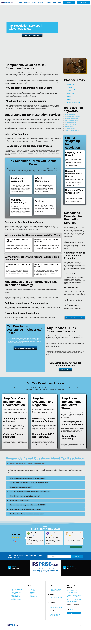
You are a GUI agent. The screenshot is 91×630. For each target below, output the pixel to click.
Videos (34, 2)
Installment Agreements (16, 599)
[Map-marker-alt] (76, 613)
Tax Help (68, 95)
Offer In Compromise (15, 595)
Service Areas (33, 596)
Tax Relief (69, 99)
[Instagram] (80, 613)
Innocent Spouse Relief (72, 86)
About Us (48, 2)
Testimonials (41, 2)
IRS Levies (69, 90)
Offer (68, 92)
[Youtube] (72, 613)
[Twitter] (70, 613)
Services (26, 2)
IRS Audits (13, 593)
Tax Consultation (70, 93)
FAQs (54, 2)
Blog (59, 2)
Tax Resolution (70, 101)
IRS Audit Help (70, 87)
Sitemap (71, 609)
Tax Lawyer (69, 96)
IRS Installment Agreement (72, 89)
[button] (83, 538)
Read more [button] (29, 543)
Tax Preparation (70, 98)
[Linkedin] (74, 613)
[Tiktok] (78, 613)
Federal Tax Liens (70, 84)
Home (20, 2)
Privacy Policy (72, 607)
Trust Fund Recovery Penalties (73, 102)
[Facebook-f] (68, 613)
